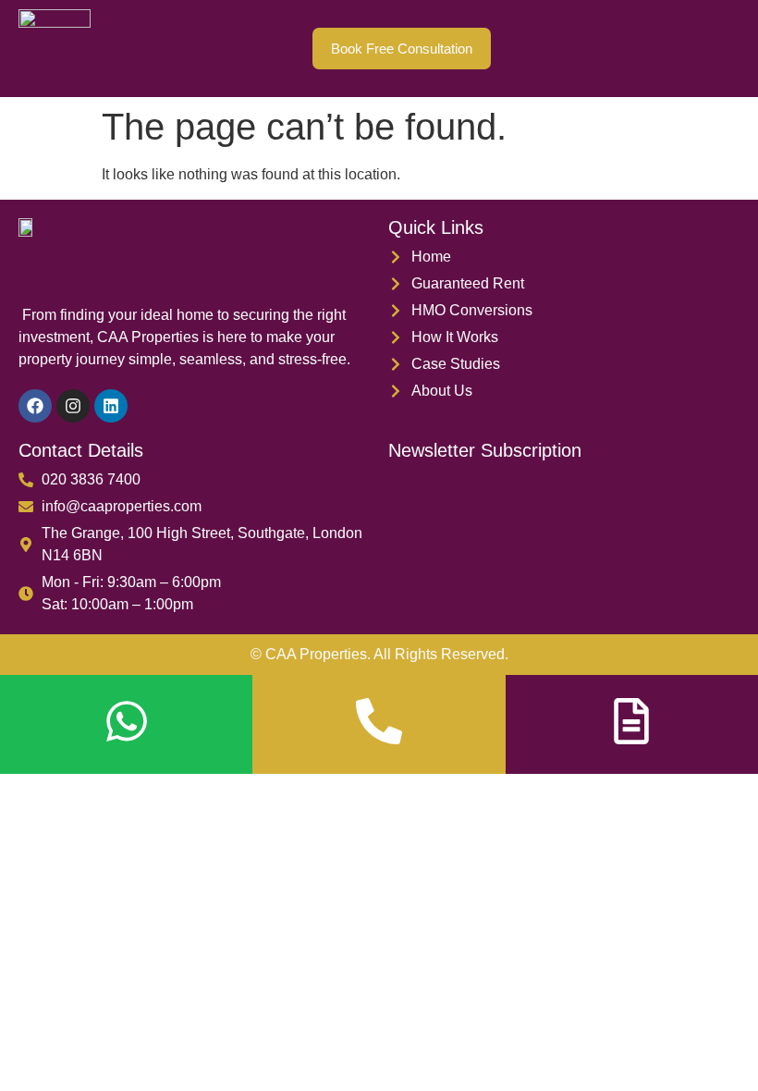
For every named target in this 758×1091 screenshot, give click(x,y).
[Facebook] (35, 406)
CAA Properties (316, 654)
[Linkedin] (111, 406)
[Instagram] (73, 406)
